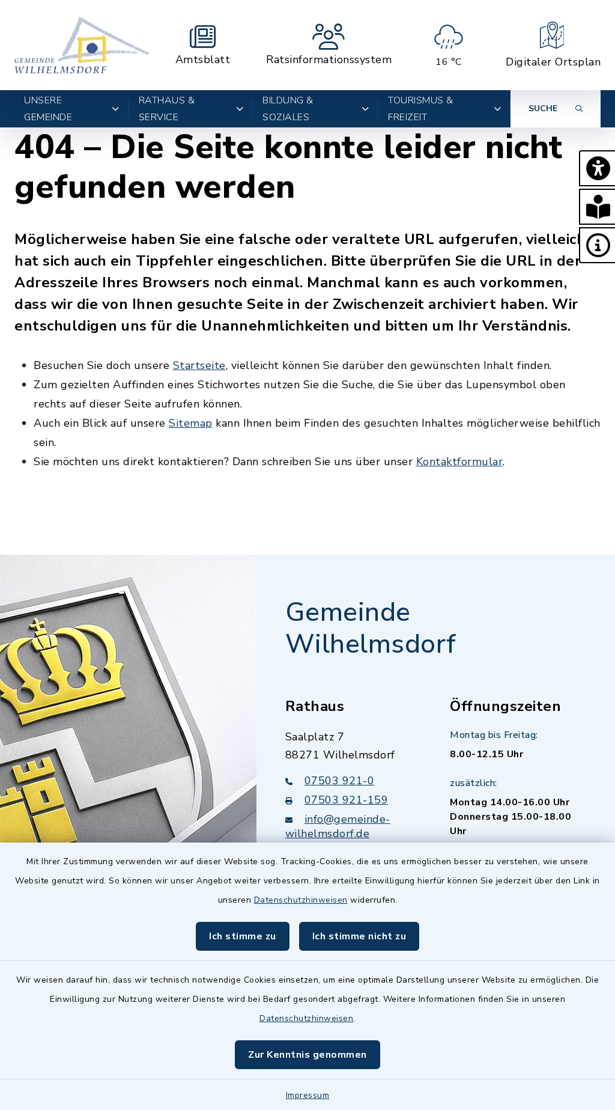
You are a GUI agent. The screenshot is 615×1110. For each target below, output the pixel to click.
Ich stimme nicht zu (359, 936)
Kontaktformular (459, 461)
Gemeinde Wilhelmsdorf (370, 628)
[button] (597, 168)
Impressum (308, 1095)
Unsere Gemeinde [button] (48, 109)
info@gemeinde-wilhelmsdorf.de (337, 826)
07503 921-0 (339, 780)
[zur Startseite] (82, 45)
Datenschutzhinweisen (301, 900)
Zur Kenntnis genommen (307, 1054)
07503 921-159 (346, 800)
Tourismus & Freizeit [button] (420, 109)
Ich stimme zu (242, 936)
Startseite (199, 365)
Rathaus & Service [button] (167, 109)
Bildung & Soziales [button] (288, 109)
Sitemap (191, 423)
